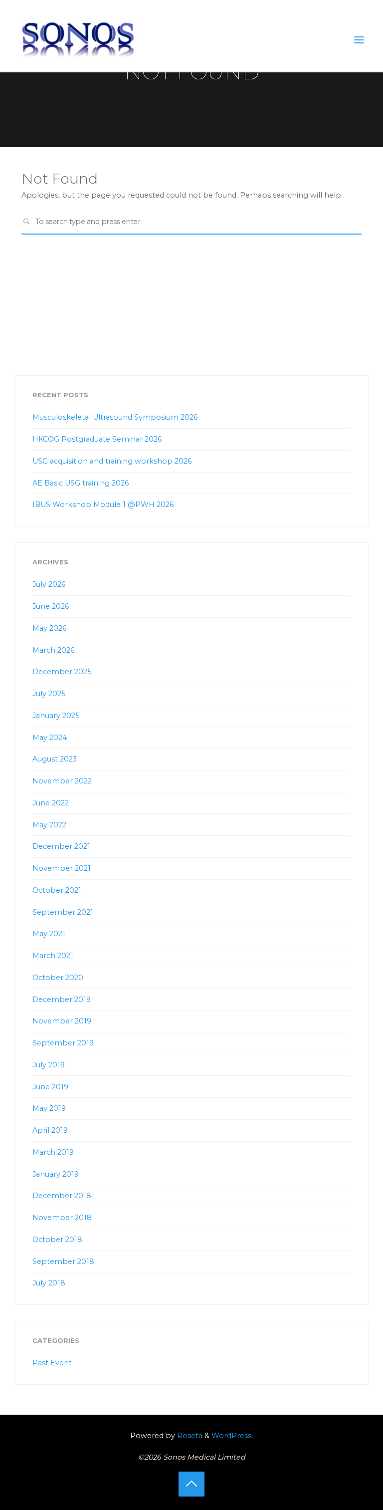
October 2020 (57, 977)
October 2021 (56, 890)
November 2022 (62, 780)
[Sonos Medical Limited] (78, 39)
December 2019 (61, 999)
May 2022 (49, 824)
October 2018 (57, 1239)
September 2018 (63, 1261)
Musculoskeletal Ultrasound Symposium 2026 (114, 417)
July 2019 (48, 1064)
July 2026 (48, 584)
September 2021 (62, 912)
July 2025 (48, 693)
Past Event (52, 1362)
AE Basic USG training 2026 (80, 483)
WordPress (231, 1435)
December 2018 (61, 1195)
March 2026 (53, 650)
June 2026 (50, 606)
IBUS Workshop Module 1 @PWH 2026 (103, 504)
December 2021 (61, 846)
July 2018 (48, 1282)
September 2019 (63, 1042)
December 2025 (61, 671)
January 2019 (55, 1174)
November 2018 (62, 1217)
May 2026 (49, 628)
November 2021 (61, 868)
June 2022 (50, 802)
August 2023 (54, 759)
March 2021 (52, 955)
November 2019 (61, 1020)
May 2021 (48, 933)
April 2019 (50, 1130)
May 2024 (49, 737)
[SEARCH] (26, 222)
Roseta (188, 1435)
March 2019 (53, 1152)
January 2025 (55, 715)
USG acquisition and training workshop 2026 (112, 461)
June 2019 (50, 1086)
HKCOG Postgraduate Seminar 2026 (97, 439)
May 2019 (49, 1108)
